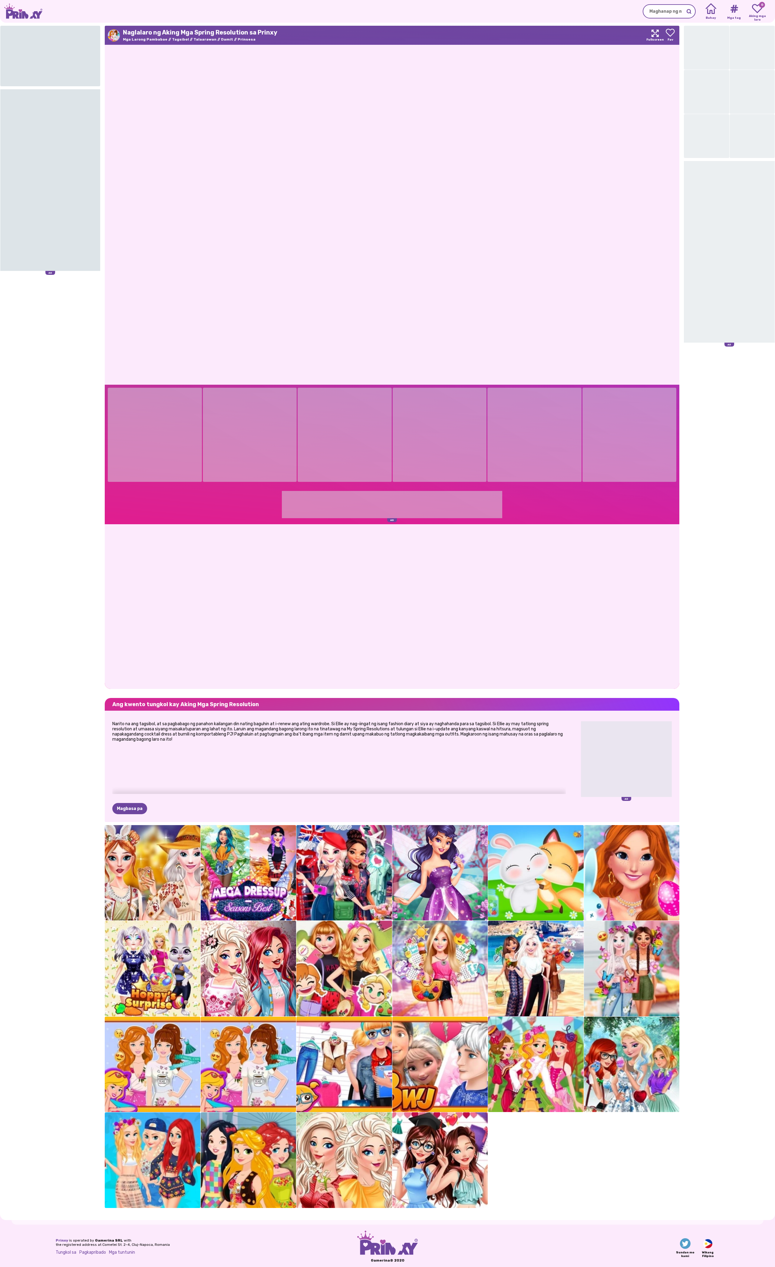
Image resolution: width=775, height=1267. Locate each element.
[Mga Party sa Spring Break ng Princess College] (152, 1160)
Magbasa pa (130, 808)
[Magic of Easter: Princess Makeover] (632, 873)
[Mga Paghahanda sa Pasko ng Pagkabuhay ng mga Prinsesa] (632, 1064)
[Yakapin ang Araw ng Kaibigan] (536, 873)
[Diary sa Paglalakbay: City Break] (344, 873)
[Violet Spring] (440, 873)
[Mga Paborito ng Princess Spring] (344, 1160)
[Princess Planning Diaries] (344, 968)
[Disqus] (392, 606)
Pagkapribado (92, 1252)
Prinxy (62, 1240)
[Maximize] (655, 35)
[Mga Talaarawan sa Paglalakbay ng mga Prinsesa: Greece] (536, 968)
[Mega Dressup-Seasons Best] (248, 873)
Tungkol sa (66, 1252)
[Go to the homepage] (21, 11)
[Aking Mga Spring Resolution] (152, 1064)
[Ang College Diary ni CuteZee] (344, 1064)
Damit (227, 39)
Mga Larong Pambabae (145, 39)
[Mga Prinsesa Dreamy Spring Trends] (632, 968)
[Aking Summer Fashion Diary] (440, 1160)
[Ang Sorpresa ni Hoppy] (152, 968)
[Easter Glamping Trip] (152, 873)
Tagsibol (180, 39)
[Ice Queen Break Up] (440, 1064)
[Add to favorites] (670, 35)
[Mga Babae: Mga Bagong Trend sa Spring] (248, 1160)
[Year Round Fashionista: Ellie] (440, 968)
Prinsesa (247, 39)
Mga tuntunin (122, 1252)
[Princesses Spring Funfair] (536, 1064)
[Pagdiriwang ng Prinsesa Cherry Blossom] (248, 968)
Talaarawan (204, 39)
